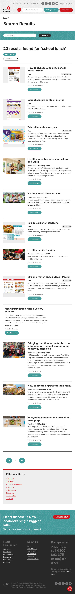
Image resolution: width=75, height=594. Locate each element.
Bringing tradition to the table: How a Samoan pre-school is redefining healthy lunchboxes (49, 346)
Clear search (9, 54)
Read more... (34, 89)
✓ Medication (11, 496)
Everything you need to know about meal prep (49, 419)
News (26, 3)
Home (5, 18)
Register (69, 3)
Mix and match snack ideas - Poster (49, 277)
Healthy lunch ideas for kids (44, 193)
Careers (30, 546)
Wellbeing (7, 549)
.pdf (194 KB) (67, 74)
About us (6, 562)
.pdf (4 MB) (68, 130)
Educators (10, 493)
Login (62, 3)
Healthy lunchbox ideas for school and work (48, 160)
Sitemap (43, 587)
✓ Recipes (10, 487)
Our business (32, 551)
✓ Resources (11, 490)
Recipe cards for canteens (43, 222)
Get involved (8, 559)
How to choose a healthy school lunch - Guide (47, 69)
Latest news (31, 554)
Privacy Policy (34, 587)
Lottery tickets (51, 10)
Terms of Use (23, 587)
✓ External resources (14, 484)
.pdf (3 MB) (68, 280)
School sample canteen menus (46, 100)
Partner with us (32, 559)
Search (44, 35)
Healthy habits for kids (41, 250)
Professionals (8, 554)
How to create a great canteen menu (49, 385)
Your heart (7, 552)
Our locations (32, 549)
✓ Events (9, 499)
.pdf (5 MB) (68, 226)
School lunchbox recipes (42, 127)
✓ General (10, 478)
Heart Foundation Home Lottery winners (24, 310)
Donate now (66, 10)
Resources (34, 3)
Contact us (17, 3)
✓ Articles (9, 481)
